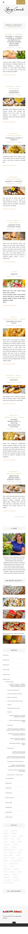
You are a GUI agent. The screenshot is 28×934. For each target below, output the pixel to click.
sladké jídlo (7, 869)
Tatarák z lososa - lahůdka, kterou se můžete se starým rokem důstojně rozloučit (17, 685)
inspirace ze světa (10, 417)
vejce (5, 871)
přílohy (20, 858)
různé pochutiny (14, 863)
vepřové (12, 871)
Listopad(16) (10, 778)
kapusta (6, 847)
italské (12, 841)
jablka (19, 841)
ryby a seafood (14, 88)
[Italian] (13, 911)
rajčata (6, 860)
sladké (12, 866)
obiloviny (11, 852)
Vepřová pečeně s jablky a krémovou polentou (17, 739)
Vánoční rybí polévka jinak (14, 226)
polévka (13, 858)
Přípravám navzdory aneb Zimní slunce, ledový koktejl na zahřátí (16, 757)
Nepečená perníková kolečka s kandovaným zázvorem (16, 734)
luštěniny (13, 847)
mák (5, 852)
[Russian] (18, 911)
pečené (18, 855)
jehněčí (15, 844)
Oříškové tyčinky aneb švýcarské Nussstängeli (18, 752)
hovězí (5, 841)
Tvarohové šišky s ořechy (14, 139)
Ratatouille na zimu (8, 609)
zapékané (14, 874)
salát (5, 866)
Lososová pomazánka (14, 91)
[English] (6, 911)
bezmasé (6, 833)
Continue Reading (9, 75)
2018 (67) (6, 664)
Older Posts (19, 516)
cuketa (21, 836)
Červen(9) (9, 802)
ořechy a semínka (8, 855)
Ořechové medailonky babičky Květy (14, 477)
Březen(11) (9, 817)
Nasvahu (5, 918)
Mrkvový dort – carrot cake (15, 774)
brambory (14, 833)
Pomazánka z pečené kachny (15, 761)
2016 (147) (6, 674)
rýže (5, 863)
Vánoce (14, 274)
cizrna (14, 836)
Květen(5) (9, 807)
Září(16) (8, 788)
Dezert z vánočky (14, 181)
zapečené (6, 874)
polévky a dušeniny (13, 220)
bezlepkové (14, 830)
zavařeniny (6, 877)
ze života (14, 271)
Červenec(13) (10, 797)
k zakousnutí (19, 34)
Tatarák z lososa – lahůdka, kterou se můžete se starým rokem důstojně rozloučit (14, 41)
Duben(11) (9, 812)
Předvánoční (10, 748)
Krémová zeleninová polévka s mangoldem (16, 770)
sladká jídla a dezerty (14, 135)
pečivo (18, 86)
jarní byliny (7, 844)
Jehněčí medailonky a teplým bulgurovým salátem (14, 423)
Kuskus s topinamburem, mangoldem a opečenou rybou (16, 765)
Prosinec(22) (10, 681)
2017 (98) (6, 669)
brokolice (6, 836)
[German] (11, 911)
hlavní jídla (8, 34)
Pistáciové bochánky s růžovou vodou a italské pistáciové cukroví (15, 729)
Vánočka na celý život (14, 322)
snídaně (22, 319)
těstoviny (16, 869)
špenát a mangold (8, 882)
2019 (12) (6, 660)
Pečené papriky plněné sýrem (11, 621)
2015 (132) (6, 679)
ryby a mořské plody (16, 860)
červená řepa (7, 880)
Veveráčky (10, 725)
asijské (6, 830)
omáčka (19, 852)
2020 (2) (6, 655)
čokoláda (16, 880)
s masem (21, 417)
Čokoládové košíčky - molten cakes (17, 744)
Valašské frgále (7, 585)
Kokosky (14, 380)
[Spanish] (21, 911)
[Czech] (4, 911)
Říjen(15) (9, 783)
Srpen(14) (9, 792)
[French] (9, 911)
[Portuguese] (16, 911)
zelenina (15, 877)
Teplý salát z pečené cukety (10, 597)
